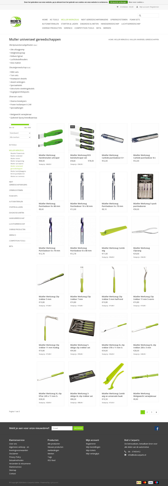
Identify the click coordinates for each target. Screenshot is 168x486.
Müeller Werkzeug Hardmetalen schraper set (49, 156)
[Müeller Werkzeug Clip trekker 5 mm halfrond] (113, 279)
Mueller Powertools (17, 153)
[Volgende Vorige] (156, 412)
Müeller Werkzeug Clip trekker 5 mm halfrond (112, 297)
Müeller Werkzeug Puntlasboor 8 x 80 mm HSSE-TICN (81, 249)
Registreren (91, 443)
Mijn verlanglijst (92, 453)
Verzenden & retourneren (20, 463)
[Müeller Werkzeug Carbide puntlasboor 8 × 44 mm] (113, 137)
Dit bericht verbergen (118, 2)
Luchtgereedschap (130, 23)
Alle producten (54, 443)
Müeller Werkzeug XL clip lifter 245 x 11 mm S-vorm (50, 394)
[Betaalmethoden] (138, 482)
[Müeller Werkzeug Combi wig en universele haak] (113, 376)
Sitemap (12, 470)
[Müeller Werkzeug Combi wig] (113, 230)
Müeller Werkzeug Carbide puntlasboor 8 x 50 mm (144, 156)
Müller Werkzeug (70, 19)
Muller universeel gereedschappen (144, 39)
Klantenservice (15, 467)
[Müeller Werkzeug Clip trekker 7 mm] (82, 279)
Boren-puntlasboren (18, 174)
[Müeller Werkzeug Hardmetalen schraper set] (50, 137)
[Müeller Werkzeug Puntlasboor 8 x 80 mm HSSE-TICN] (82, 230)
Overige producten (52, 28)
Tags (50, 457)
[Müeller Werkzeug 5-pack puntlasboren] (145, 186)
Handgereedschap (110, 23)
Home (45, 19)
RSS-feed (51, 460)
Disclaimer (13, 453)
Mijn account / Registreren (149, 7)
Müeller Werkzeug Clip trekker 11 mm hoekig (49, 346)
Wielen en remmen (17, 176)
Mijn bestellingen (93, 447)
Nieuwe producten (55, 447)
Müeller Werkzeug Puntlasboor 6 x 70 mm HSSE (112, 205)
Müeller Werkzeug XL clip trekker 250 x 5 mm (144, 346)
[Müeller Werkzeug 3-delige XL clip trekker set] (82, 376)
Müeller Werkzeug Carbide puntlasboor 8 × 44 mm (113, 156)
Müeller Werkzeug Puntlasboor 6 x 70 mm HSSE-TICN (49, 249)
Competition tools (84, 28)
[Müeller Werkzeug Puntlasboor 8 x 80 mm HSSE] (50, 186)
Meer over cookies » (136, 2)
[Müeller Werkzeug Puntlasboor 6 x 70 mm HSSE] (113, 186)
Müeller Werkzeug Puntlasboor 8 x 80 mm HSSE (49, 205)
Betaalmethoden (16, 460)
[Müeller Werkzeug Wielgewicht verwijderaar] (145, 376)
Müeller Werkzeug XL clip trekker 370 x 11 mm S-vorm (113, 346)
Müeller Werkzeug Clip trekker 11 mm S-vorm (143, 297)
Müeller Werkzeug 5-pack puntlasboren (144, 204)
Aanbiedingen (53, 450)
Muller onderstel (16, 156)
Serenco (68, 28)
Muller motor (15, 158)
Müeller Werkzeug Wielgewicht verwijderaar (144, 394)
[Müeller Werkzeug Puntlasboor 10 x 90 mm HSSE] (82, 186)
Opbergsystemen (118, 19)
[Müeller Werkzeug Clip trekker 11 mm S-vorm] (145, 279)
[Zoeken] (139, 15)
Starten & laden (69, 23)
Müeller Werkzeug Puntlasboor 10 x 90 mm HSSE (81, 205)
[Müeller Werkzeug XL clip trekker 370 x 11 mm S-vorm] (113, 327)
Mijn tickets (91, 450)
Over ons (13, 443)
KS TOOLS (54, 19)
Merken (107, 28)
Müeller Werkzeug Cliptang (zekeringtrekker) (141, 249)
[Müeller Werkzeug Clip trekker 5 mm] (50, 279)
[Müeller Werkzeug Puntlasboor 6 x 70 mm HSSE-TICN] (50, 230)
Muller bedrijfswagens (18, 171)
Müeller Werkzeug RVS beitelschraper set (80, 156)
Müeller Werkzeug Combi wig (113, 249)
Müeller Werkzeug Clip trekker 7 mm (80, 297)
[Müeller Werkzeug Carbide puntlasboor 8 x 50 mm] (145, 137)
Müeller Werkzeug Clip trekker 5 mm (49, 297)
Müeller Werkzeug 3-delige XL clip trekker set (81, 394)
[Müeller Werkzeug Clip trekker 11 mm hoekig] (50, 327)
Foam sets (135, 19)
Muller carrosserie (17, 164)
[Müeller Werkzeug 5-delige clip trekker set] (82, 327)
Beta (98, 28)
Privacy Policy (15, 457)
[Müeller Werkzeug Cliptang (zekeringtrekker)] (145, 230)
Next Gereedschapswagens (94, 19)
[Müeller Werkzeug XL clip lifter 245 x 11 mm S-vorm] (50, 376)
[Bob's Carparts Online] (25, 21)
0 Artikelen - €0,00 (127, 7)
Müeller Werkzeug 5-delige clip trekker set (80, 346)
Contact (12, 473)
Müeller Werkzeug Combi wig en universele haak (113, 394)
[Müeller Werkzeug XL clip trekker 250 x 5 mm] (145, 327)
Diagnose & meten (89, 23)
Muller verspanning (17, 161)
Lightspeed (54, 482)
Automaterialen (50, 23)
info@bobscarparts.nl (137, 455)
